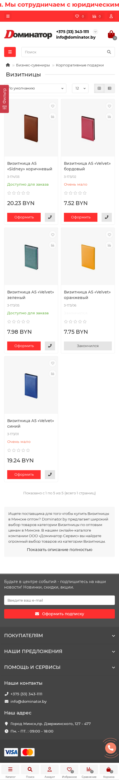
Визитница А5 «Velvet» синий (30, 423)
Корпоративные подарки (80, 65)
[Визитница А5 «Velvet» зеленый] (31, 257)
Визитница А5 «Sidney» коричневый (29, 166)
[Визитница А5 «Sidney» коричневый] (31, 128)
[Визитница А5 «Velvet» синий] (31, 386)
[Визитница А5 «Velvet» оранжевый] (88, 257)
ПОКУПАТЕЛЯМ (23, 635)
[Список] (109, 88)
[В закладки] (52, 106)
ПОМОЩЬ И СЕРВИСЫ (32, 667)
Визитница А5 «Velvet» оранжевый (87, 295)
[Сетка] (99, 88)
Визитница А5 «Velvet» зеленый (30, 295)
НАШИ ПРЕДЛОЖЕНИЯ (33, 651)
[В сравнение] (52, 116)
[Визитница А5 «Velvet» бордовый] (88, 128)
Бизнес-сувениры (33, 65)
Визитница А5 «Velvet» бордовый (87, 166)
